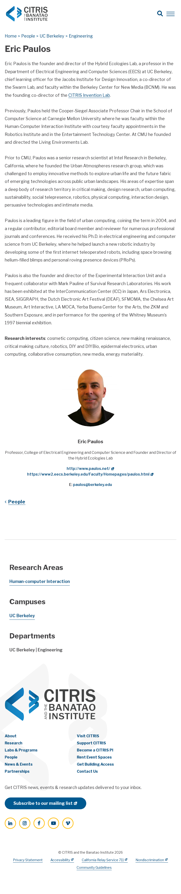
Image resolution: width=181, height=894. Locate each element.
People (16, 502)
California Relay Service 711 (103, 860)
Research (13, 743)
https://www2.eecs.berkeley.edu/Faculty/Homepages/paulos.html (88, 474)
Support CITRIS (91, 743)
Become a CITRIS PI (95, 750)
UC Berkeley (22, 615)
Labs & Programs (21, 750)
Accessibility (60, 860)
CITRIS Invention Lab (89, 95)
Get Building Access (95, 764)
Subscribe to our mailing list (43, 803)
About (10, 736)
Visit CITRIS (88, 736)
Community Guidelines (94, 867)
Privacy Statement (28, 860)
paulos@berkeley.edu (92, 484)
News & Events (19, 764)
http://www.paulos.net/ (88, 468)
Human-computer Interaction (39, 581)
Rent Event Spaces (94, 757)
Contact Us (87, 771)
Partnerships (17, 771)
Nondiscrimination (150, 860)
